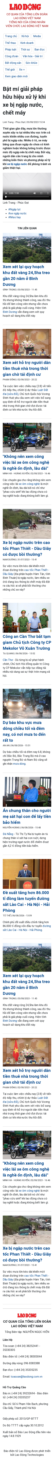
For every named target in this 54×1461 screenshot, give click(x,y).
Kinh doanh (27, 43)
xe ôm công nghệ (29, 484)
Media (37, 36)
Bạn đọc (39, 49)
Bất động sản (13, 62)
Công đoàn (11, 56)
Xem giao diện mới (16, 76)
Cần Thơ (8, 660)
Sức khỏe (31, 62)
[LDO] (27, 248)
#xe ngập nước (17, 213)
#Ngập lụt (14, 209)
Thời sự (25, 49)
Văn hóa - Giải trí (33, 56)
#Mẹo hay (14, 217)
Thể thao (10, 43)
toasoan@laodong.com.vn (26, 1376)
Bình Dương (10, 312)
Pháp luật (10, 49)
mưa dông (19, 763)
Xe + (22, 69)
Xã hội (25, 36)
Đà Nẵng (8, 834)
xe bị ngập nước (17, 164)
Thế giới (10, 69)
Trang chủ (11, 36)
